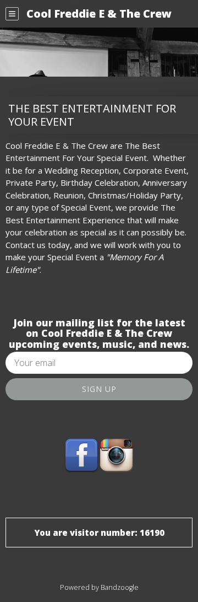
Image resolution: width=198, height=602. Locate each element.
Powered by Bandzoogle (99, 587)
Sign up (99, 389)
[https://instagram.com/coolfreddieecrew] (116, 454)
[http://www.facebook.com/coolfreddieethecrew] (81, 454)
